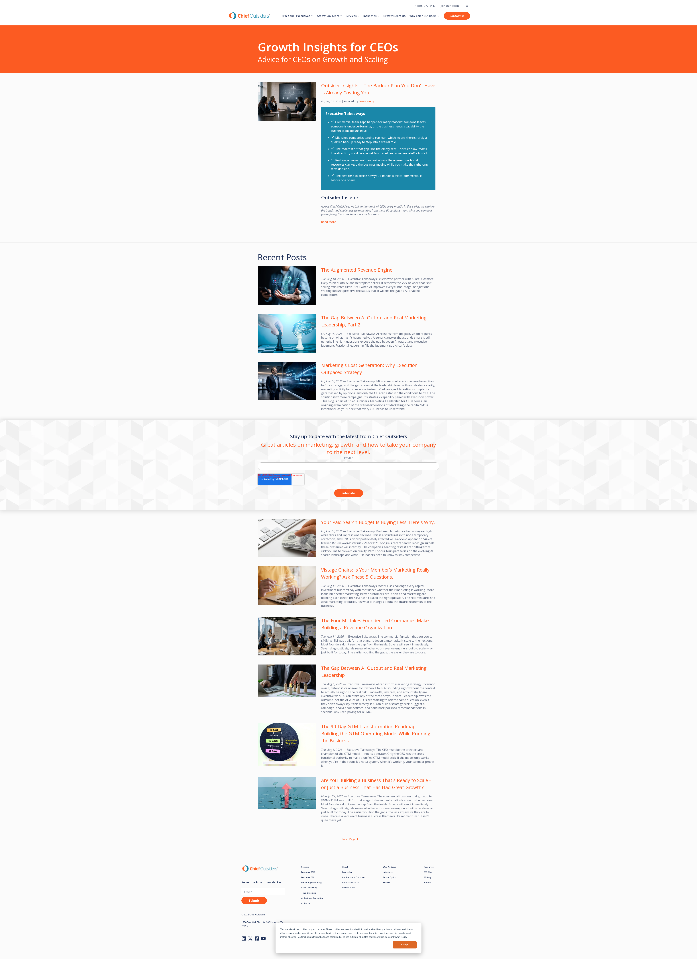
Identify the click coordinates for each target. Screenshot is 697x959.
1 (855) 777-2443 (425, 5)
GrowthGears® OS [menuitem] (350, 882)
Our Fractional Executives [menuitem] (353, 877)
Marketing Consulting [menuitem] (311, 882)
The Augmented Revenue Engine (356, 270)
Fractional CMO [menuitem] (308, 872)
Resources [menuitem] (429, 867)
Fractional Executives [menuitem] (296, 16)
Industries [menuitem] (370, 16)
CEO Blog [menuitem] (428, 872)
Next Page (349, 839)
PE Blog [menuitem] (427, 877)
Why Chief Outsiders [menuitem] (423, 16)
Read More (328, 222)
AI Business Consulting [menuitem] (312, 898)
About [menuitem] (345, 867)
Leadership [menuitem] (347, 872)
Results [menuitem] (386, 882)
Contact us (456, 16)
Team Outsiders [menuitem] (308, 893)
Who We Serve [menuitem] (389, 867)
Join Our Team (449, 5)
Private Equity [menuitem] (389, 877)
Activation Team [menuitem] (328, 16)
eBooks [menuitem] (427, 882)
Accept (404, 944)
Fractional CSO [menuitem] (308, 877)
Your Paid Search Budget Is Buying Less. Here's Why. (378, 522)
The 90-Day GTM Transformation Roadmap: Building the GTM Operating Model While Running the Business (375, 733)
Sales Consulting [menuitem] (309, 887)
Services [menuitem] (351, 16)
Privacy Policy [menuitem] (348, 887)
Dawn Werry (366, 101)
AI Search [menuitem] (305, 903)
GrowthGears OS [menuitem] (394, 16)
